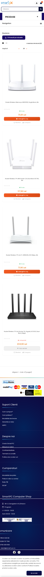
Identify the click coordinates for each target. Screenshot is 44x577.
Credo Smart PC (8, 443)
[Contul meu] (37, 3)
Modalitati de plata (9, 475)
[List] (6, 43)
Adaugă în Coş (23, 119)
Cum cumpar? (7, 412)
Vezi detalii (23, 348)
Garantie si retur (8, 422)
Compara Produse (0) (34, 43)
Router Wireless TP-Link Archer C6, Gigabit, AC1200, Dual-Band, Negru (22, 332)
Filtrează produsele (15, 37)
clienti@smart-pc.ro (8, 548)
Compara (27, 122)
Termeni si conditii (8, 454)
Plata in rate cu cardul (10, 479)
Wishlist (18, 122)
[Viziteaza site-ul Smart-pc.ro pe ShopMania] (8, 383)
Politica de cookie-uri (10, 457)
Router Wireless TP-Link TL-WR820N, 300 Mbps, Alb (22, 255)
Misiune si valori (8, 447)
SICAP (4, 485)
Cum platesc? (7, 415)
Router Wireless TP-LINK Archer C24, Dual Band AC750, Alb (22, 179)
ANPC (4, 425)
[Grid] (3, 43)
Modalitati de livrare (9, 418)
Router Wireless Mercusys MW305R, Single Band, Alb (22, 102)
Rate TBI (5, 482)
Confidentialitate (8, 450)
